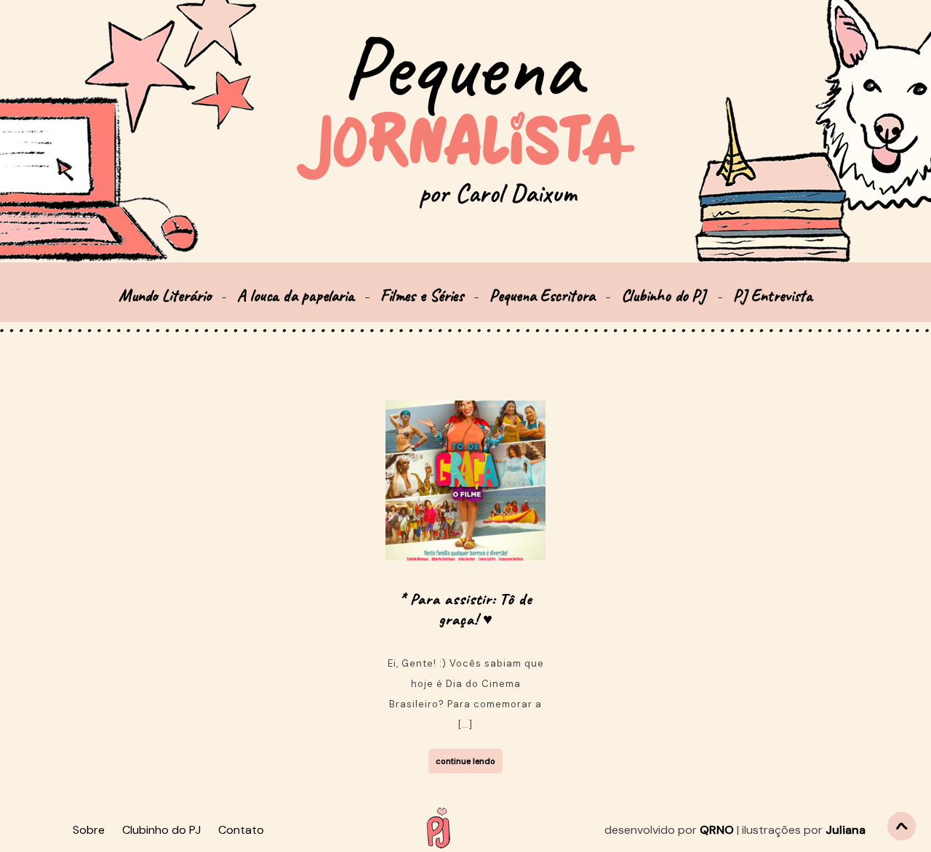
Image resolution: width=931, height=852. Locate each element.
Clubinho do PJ (665, 295)
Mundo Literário (165, 295)
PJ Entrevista (772, 295)
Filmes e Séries (421, 295)
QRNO (717, 829)
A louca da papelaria (295, 295)
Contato (241, 829)
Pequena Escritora (542, 295)
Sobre (89, 829)
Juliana (846, 829)
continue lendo (465, 761)
